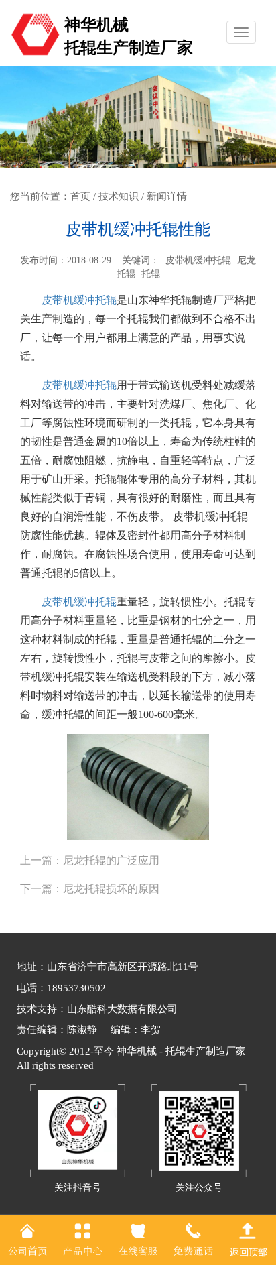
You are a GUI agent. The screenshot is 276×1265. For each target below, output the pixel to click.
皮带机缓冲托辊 (79, 300)
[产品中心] (82, 1239)
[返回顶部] (248, 1239)
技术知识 (118, 196)
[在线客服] (138, 1239)
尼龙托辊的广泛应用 (111, 860)
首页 (80, 196)
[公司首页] (27, 1239)
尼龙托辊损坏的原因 (111, 888)
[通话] (193, 1239)
